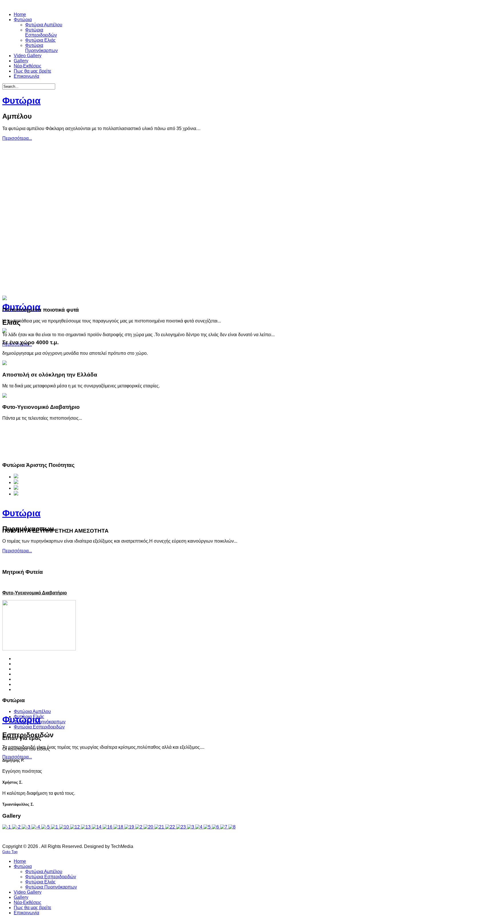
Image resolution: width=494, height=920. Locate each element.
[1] (55, 827)
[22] (170, 827)
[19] (129, 827)
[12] (75, 827)
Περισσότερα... (17, 138)
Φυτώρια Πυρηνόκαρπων (39, 721)
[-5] (46, 827)
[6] (216, 827)
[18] (118, 827)
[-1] (7, 827)
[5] (208, 827)
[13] (86, 827)
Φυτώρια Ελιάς (29, 716)
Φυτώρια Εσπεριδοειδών (39, 726)
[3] (191, 827)
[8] (232, 827)
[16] (108, 827)
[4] (199, 827)
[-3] (26, 827)
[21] (159, 827)
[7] (224, 827)
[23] (181, 827)
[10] (64, 827)
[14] (97, 827)
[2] (139, 827)
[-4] (36, 827)
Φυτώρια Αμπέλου (32, 711)
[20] (149, 827)
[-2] (17, 827)
